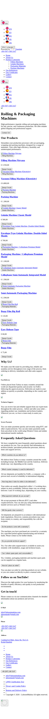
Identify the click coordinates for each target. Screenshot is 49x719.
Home (8, 55)
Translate (18, 49)
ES (10, 33)
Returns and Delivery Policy (16, 690)
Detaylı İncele (6, 169)
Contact (9, 77)
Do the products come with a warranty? (15, 527)
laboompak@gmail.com (10, 614)
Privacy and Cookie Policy (16, 686)
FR (10, 39)
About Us (9, 57)
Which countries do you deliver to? (14, 455)
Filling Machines (16, 62)
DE (10, 43)
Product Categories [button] (13, 60)
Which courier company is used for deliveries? (18, 469)
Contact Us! (6, 133)
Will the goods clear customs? (12, 510)
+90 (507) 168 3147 (8, 51)
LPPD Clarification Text (15, 682)
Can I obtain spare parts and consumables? (17, 553)
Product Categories (13, 659)
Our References (11, 70)
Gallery (8, 75)
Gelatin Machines (17, 64)
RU (10, 36)
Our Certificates (12, 72)
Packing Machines (17, 68)
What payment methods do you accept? (15, 496)
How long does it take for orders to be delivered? (18, 481)
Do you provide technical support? (13, 541)
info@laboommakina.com (10, 612)
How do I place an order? (10, 565)
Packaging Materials (18, 66)
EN (10, 29)
